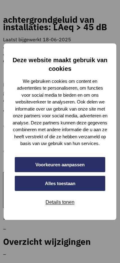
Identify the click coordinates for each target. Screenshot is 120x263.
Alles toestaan (60, 183)
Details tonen (60, 202)
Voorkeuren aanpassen (60, 164)
